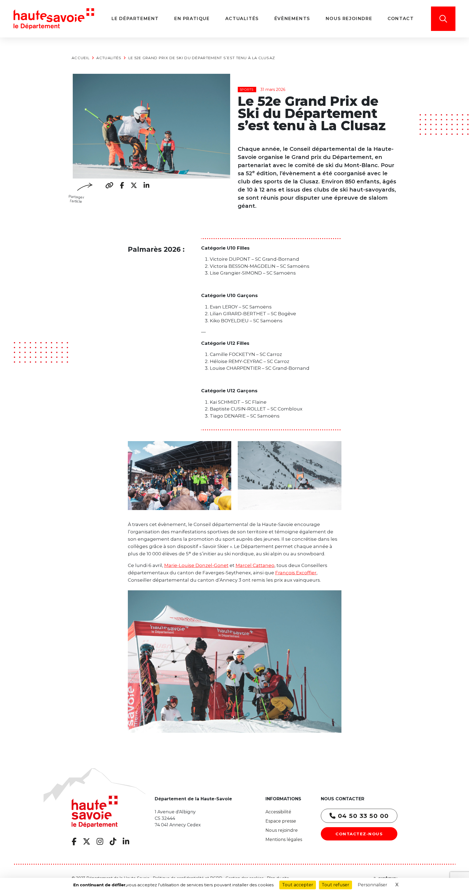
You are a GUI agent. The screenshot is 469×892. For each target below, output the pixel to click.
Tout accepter (297, 884)
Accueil (81, 58)
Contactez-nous (359, 833)
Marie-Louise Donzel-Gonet (196, 565)
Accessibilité (278, 811)
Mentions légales (283, 839)
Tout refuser (335, 884)
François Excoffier (295, 572)
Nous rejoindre (281, 830)
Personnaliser (372, 884)
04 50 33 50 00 (362, 816)
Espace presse (280, 821)
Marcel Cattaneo (255, 565)
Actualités (108, 58)
